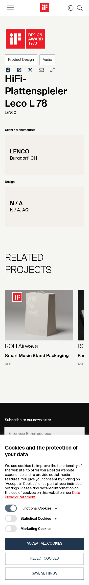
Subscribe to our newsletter (28, 420)
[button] (68, 8)
